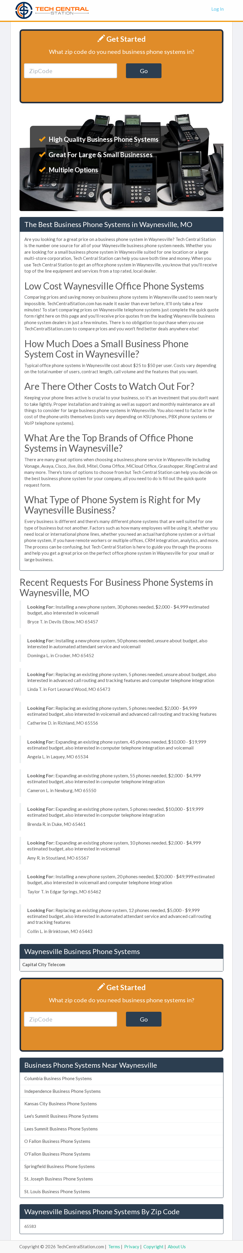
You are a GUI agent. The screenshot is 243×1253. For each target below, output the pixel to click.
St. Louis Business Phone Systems (57, 1191)
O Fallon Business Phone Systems (57, 1141)
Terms (114, 1246)
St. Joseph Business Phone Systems (58, 1178)
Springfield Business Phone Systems (59, 1166)
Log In (217, 9)
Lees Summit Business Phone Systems (61, 1128)
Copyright (153, 1246)
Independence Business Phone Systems (62, 1091)
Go (144, 70)
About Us (177, 1246)
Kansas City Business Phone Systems (60, 1103)
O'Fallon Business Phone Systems (57, 1154)
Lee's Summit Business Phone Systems (61, 1116)
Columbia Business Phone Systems (58, 1078)
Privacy (131, 1246)
